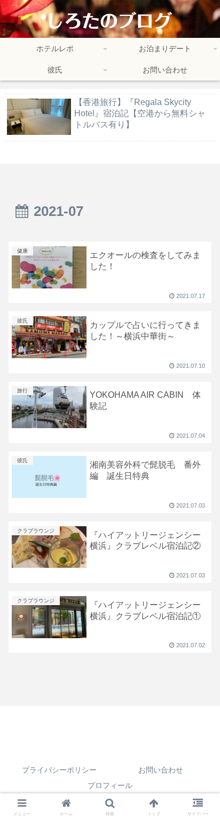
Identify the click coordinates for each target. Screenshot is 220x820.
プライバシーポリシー (59, 770)
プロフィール (110, 785)
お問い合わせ (160, 770)
